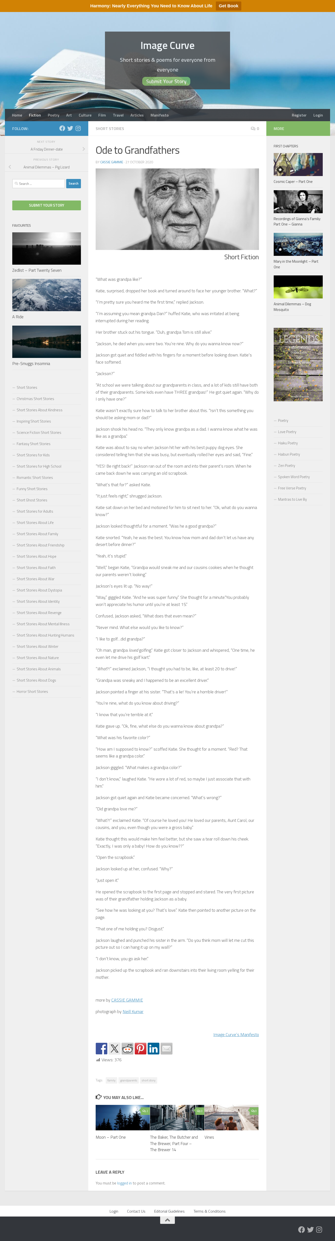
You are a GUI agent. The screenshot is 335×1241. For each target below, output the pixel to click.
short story (148, 1080)
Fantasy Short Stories (34, 444)
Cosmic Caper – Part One (293, 181)
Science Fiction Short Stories (39, 432)
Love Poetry (287, 432)
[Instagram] (78, 128)
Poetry (53, 115)
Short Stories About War (35, 579)
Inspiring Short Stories (34, 421)
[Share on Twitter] (114, 1048)
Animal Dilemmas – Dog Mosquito (292, 306)
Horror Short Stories (32, 691)
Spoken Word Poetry (294, 477)
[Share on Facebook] (101, 1048)
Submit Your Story (166, 81)
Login (318, 115)
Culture (85, 115)
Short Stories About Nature (38, 658)
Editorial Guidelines (169, 1211)
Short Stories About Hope (36, 556)
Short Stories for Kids (33, 455)
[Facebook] (62, 128)
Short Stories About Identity (38, 601)
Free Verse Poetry (292, 488)
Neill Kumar (133, 1011)
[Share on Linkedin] (153, 1048)
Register (299, 115)
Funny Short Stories (32, 489)
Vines (209, 1137)
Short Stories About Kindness (40, 410)
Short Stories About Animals (39, 669)
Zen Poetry (286, 465)
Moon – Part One (111, 1137)
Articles (137, 115)
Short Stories (110, 128)
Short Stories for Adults (35, 511)
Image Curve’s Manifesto (236, 1034)
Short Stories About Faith (36, 567)
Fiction (35, 115)
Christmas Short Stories (35, 399)
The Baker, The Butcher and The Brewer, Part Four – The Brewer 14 (174, 1143)
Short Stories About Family (37, 534)
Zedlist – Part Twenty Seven (37, 270)
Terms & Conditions (209, 1211)
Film (102, 115)
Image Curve (168, 45)
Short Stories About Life (35, 522)
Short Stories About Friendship (40, 545)
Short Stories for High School (39, 466)
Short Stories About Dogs (36, 680)
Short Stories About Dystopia (39, 590)
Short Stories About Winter (37, 646)
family (111, 1080)
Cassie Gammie (111, 162)
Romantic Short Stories (35, 477)
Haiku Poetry (288, 443)
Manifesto (160, 115)
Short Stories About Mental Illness (43, 624)
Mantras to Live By (292, 499)
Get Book (228, 5)
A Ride (18, 317)
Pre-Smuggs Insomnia (31, 363)
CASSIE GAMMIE (127, 1000)
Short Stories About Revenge (39, 612)
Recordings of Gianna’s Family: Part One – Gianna (297, 221)
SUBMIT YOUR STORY (46, 205)
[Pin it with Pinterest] (140, 1048)
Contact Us (136, 1211)
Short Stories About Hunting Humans (45, 635)
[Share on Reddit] (127, 1048)
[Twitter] (70, 128)
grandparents (128, 1080)
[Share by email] (166, 1048)
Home (17, 115)
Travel (118, 115)
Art (69, 115)
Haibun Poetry (289, 454)
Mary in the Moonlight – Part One (296, 264)
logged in (124, 1183)
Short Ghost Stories (32, 500)
